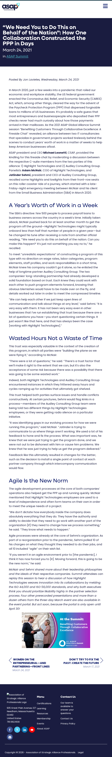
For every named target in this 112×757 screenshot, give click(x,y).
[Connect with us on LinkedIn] (25, 730)
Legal (80, 752)
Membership (44, 718)
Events (40, 723)
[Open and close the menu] (73, 6)
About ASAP (43, 728)
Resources (42, 713)
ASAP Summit (17, 56)
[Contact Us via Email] (10, 737)
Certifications (44, 703)
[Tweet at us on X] (17, 730)
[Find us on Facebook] (10, 730)
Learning (41, 708)
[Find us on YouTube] (32, 730)
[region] (82, 663)
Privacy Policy (68, 723)
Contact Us (67, 718)
